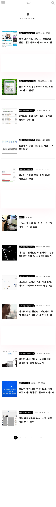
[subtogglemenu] (3, 3)
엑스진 (28, 3)
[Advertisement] (28, 63)
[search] (52, 2)
